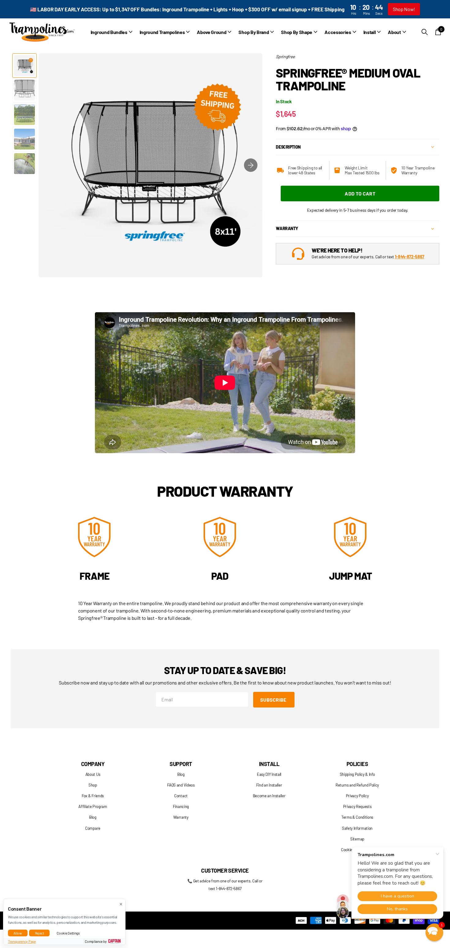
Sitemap (357, 838)
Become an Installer (269, 795)
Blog (92, 817)
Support (181, 763)
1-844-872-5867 (410, 256)
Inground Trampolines (162, 32)
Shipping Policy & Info (357, 774)
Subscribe (273, 700)
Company (92, 763)
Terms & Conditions (357, 817)
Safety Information (357, 828)
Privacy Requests (357, 806)
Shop (92, 785)
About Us (92, 774)
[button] (250, 165)
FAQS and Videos (180, 785)
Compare (92, 828)
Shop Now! (404, 9)
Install (269, 763)
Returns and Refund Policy (357, 785)
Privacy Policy (357, 795)
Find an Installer (269, 785)
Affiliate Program (92, 806)
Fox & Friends (93, 795)
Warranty (180, 817)
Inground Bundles (109, 32)
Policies (357, 763)
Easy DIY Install (269, 774)
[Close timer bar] (438, 9)
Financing (181, 806)
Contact (181, 795)
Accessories (337, 32)
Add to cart (360, 193)
